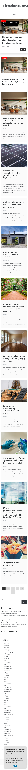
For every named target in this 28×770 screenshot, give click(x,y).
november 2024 (8, 668)
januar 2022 (7, 727)
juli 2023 (6, 697)
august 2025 (7, 654)
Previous (21, 49)
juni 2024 (6, 676)
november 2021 (8, 731)
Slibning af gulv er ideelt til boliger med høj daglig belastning (14, 359)
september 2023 (8, 693)
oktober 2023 (7, 691)
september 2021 (8, 735)
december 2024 (8, 666)
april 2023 (6, 702)
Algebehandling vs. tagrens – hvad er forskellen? (11, 254)
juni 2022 (6, 718)
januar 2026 (7, 651)
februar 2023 (7, 706)
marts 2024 (7, 681)
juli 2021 (6, 739)
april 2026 (6, 647)
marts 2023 (7, 704)
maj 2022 (6, 719)
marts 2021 (7, 744)
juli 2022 (6, 716)
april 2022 (6, 721)
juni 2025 (6, 658)
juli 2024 (6, 674)
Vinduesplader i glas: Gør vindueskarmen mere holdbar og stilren (14, 205)
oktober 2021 (7, 733)
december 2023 (8, 687)
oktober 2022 (7, 712)
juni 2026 (6, 643)
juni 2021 (6, 741)
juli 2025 (6, 656)
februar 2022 (7, 725)
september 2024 (8, 672)
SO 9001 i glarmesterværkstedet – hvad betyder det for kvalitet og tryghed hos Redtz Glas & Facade (13, 512)
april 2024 (6, 679)
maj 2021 (6, 742)
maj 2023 (6, 700)
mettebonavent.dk (11, 25)
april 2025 (6, 660)
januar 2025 (7, 664)
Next (24, 49)
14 (22, 588)
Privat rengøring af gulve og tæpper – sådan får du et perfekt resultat (14, 461)
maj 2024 (6, 677)
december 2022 (8, 710)
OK (15, 765)
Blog (4, 22)
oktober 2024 (7, 670)
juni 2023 (6, 698)
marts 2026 (7, 649)
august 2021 (7, 737)
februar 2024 (7, 683)
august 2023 (7, 695)
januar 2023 (7, 708)
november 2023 (8, 689)
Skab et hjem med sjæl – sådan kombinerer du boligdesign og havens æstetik (13, 82)
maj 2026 (6, 645)
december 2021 (8, 729)
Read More (9, 49)
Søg (2, 599)
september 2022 (8, 714)
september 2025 (8, 653)
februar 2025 (7, 662)
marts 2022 (7, 723)
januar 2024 (7, 685)
